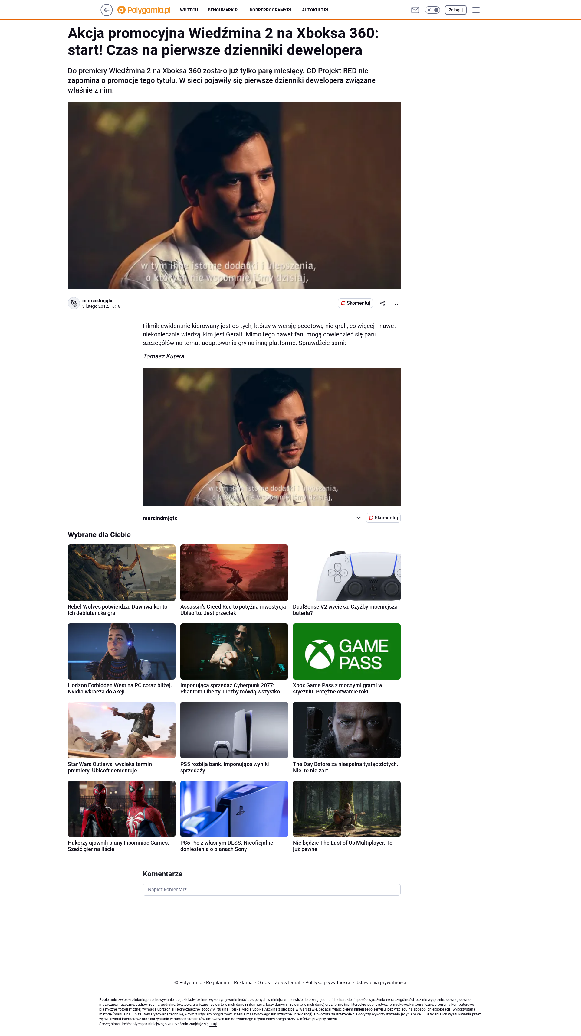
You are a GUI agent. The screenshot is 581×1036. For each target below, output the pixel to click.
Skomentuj (358, 303)
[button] (432, 10)
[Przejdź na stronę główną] (106, 14)
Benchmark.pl (224, 10)
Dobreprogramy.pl (271, 10)
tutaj (213, 1024)
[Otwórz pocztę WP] (415, 10)
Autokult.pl (315, 10)
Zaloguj (456, 10)
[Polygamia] (148, 10)
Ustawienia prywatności (379, 983)
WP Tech (189, 10)
